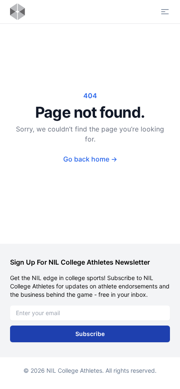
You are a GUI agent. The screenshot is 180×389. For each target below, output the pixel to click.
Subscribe (90, 333)
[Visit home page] (17, 11)
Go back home (90, 159)
